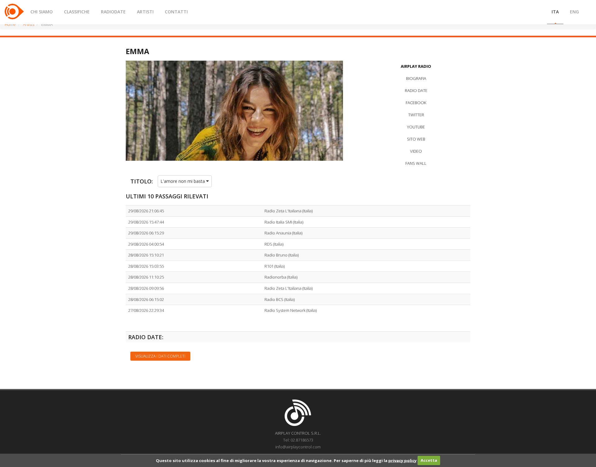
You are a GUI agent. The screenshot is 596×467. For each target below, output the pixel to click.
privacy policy (402, 460)
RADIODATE (113, 12)
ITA (555, 12)
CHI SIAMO (41, 12)
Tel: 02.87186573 (298, 440)
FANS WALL (416, 163)
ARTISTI (145, 12)
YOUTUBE (416, 127)
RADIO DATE (416, 90)
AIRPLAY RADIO (416, 66)
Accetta (429, 460)
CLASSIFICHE (77, 12)
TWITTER (416, 115)
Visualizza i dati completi (160, 356)
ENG (574, 12)
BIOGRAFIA (416, 78)
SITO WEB (416, 139)
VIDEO (416, 151)
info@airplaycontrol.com (298, 447)
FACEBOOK (416, 102)
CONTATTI (176, 12)
